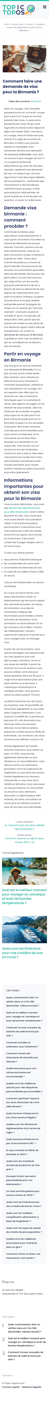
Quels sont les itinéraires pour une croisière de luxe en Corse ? (22, 952)
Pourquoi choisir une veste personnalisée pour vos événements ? (21, 1180)
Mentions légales (31, 1387)
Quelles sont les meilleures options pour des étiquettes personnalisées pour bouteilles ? (24, 1087)
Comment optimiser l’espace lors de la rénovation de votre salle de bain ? (22, 1102)
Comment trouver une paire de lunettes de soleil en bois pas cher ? (23, 1031)
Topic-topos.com (13, 24)
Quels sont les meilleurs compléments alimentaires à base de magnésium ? (22, 1217)
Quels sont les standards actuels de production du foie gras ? (22, 1165)
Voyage (29, 24)
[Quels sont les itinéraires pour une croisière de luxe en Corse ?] (24, 929)
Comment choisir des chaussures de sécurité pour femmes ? (22, 1057)
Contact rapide (10, 1387)
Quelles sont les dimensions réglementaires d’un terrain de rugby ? (23, 1128)
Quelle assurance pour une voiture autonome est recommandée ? (21, 1072)
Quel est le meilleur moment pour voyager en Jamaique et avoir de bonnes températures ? (24, 896)
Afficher (36, 101)
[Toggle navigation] (44, 6)
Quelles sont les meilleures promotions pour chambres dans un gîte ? (21, 1243)
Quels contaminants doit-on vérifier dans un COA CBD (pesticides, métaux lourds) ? (22, 1001)
